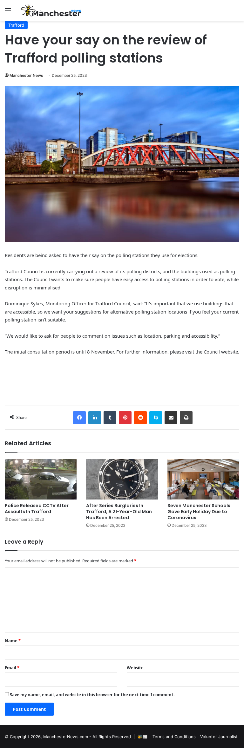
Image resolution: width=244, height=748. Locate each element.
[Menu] (8, 13)
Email (12, 668)
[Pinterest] (125, 417)
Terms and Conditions (174, 736)
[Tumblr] (110, 417)
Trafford (16, 25)
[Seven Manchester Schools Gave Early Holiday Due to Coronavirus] (203, 479)
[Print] (186, 417)
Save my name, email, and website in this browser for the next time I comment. (92, 695)
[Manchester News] (51, 10)
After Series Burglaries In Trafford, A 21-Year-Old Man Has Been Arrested (119, 511)
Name (13, 641)
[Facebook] (79, 417)
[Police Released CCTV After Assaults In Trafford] (41, 479)
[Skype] (155, 417)
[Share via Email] (171, 417)
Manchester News (26, 75)
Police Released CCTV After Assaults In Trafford (37, 508)
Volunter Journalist (219, 736)
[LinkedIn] (94, 417)
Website (135, 668)
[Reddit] (140, 417)
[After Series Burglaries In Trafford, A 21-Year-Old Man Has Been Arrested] (122, 479)
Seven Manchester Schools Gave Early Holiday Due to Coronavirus (198, 511)
